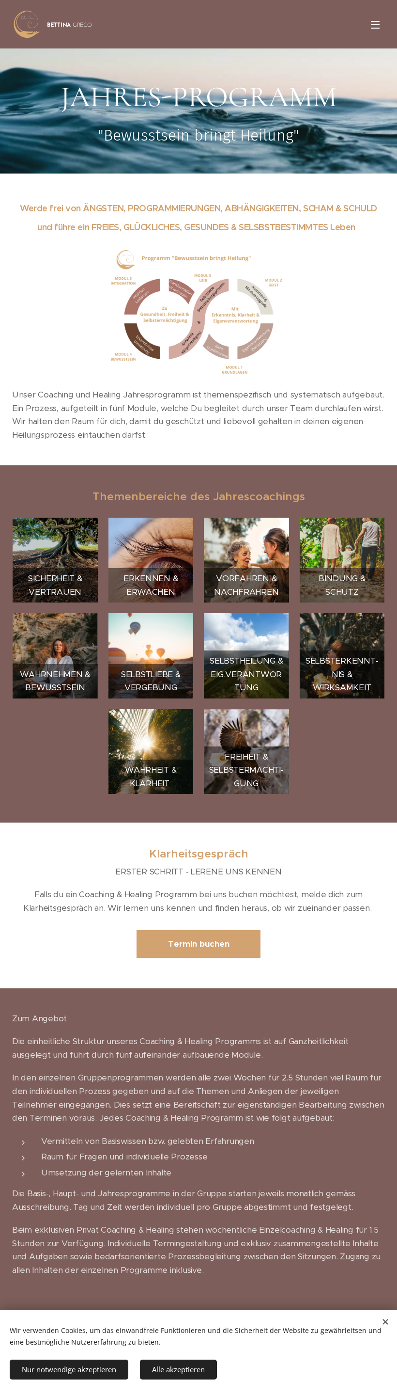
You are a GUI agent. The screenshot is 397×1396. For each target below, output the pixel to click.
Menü (375, 24)
